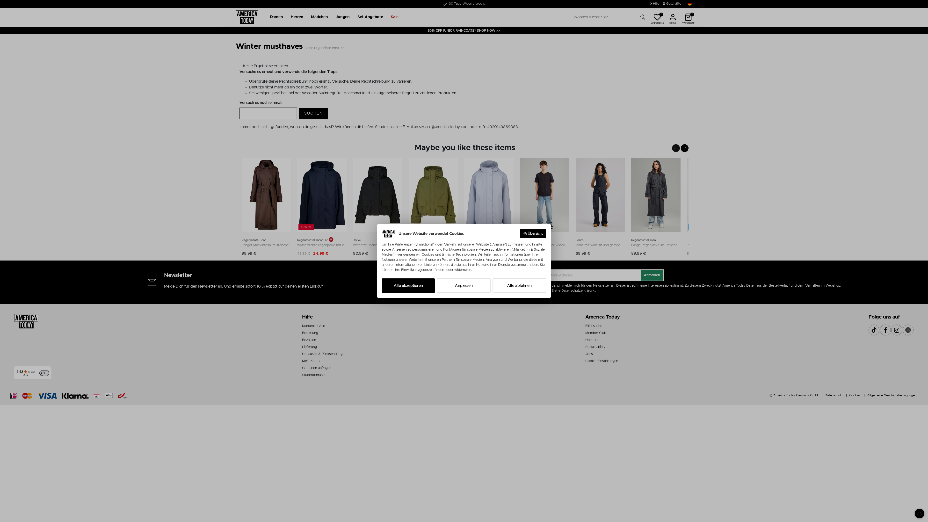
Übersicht (535, 233)
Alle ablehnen (519, 286)
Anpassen (464, 286)
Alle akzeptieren (408, 286)
